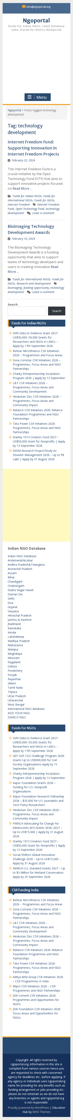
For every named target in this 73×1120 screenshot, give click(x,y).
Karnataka (14, 628)
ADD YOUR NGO (19, 713)
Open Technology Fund (30, 209)
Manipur (13, 649)
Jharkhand (14, 624)
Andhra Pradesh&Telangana (26, 564)
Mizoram (13, 658)
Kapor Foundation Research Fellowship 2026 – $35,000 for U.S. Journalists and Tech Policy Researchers (38, 800)
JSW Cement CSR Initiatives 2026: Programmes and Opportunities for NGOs (36, 1000)
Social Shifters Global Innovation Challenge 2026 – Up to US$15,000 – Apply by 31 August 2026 (37, 859)
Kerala (12, 632)
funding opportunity (36, 288)
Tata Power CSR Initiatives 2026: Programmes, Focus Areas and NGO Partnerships (37, 428)
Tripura (12, 692)
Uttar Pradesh (17, 696)
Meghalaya (15, 654)
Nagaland (14, 662)
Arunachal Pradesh (20, 569)
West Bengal (16, 704)
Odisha (12, 666)
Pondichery (15, 670)
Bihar (11, 577)
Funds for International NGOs (31, 279)
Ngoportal (36, 20)
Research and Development (34, 283)
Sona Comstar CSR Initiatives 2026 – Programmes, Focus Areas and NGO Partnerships (37, 364)
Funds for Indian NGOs (27, 196)
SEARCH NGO (17, 717)
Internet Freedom (19, 204)
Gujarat (12, 607)
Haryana (13, 611)
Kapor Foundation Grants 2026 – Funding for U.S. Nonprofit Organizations (34, 787)
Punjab (12, 675)
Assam (12, 573)
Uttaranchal (15, 700)
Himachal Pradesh (19, 615)
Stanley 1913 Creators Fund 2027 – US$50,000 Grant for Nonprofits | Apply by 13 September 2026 (39, 441)
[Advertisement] (37, 63)
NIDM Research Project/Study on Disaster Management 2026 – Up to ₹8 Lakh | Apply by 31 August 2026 (38, 455)
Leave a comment (43, 213)
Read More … (22, 188)
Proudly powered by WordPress (28, 1107)
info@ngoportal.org (39, 6)
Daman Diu (15, 594)
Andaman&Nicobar (20, 560)
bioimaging (15, 288)
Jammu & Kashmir (20, 620)
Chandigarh (15, 581)
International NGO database (26, 709)
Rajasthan (14, 679)
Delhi (11, 598)
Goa (10, 603)
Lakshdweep (16, 637)
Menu (41, 97)
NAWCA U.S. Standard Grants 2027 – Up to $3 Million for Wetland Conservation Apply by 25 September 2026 (39, 872)
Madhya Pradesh (19, 641)
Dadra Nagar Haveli (20, 590)
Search (13, 304)
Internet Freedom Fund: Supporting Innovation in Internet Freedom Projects (33, 148)
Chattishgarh (16, 586)
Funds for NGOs (44, 200)
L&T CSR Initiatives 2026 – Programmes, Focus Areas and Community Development (33, 387)
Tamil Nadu (15, 687)
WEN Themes (41, 1112)
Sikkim (12, 683)
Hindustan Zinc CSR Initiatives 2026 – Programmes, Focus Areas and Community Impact (37, 401)
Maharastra (15, 645)
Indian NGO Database (22, 556)
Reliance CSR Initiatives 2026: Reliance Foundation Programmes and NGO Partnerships (38, 414)
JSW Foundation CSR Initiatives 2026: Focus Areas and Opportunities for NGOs (37, 1013)
